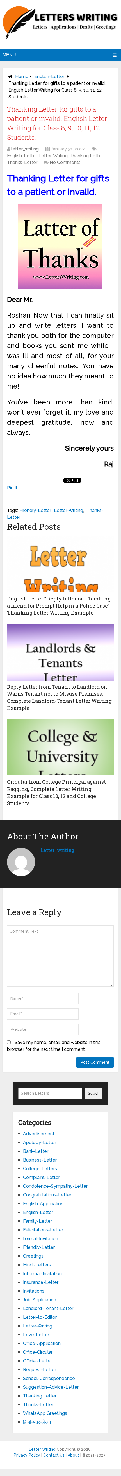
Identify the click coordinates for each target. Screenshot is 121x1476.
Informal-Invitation (42, 1273)
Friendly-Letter (35, 510)
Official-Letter (37, 1361)
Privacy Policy (27, 1455)
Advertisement (38, 1133)
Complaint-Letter (41, 1177)
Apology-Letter (39, 1142)
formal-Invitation (40, 1238)
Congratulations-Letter (47, 1195)
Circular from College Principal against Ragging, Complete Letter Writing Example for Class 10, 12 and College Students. (56, 792)
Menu (9, 54)
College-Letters (40, 1168)
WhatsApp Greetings (45, 1413)
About (73, 1455)
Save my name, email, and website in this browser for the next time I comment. (54, 1046)
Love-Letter (36, 1334)
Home (21, 76)
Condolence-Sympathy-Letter (55, 1186)
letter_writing (25, 149)
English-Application (43, 1203)
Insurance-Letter (40, 1282)
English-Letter (49, 76)
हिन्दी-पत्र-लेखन (37, 1422)
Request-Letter (39, 1369)
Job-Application (39, 1299)
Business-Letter (40, 1160)
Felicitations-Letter (43, 1230)
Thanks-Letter (22, 162)
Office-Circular (37, 1352)
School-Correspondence (49, 1378)
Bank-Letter (35, 1151)
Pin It (12, 488)
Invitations (33, 1291)
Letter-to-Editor (40, 1317)
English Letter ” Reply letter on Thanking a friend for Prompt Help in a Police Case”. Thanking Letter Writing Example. (59, 605)
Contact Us (54, 1455)
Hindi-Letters (37, 1264)
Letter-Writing (53, 155)
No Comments (65, 162)
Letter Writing (42, 1449)
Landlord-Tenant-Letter (48, 1308)
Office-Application (42, 1343)
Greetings (33, 1256)
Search (93, 1093)
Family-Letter (37, 1221)
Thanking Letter (86, 155)
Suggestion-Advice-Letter (51, 1387)
